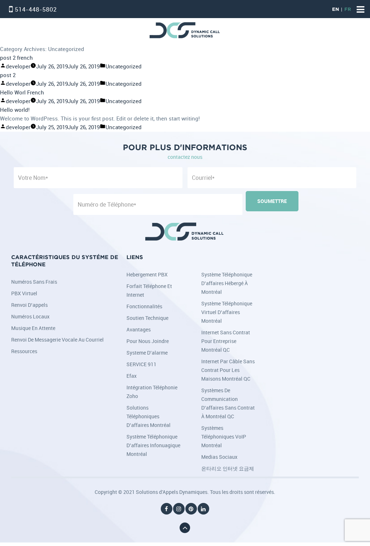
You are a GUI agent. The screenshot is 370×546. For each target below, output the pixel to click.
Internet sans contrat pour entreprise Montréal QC (225, 341)
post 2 (8, 75)
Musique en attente (33, 328)
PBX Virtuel (24, 293)
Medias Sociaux (219, 456)
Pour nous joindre (147, 341)
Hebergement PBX (147, 274)
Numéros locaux (30, 316)
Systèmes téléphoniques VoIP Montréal (223, 436)
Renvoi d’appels (29, 304)
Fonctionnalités (144, 306)
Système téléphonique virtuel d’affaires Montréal (226, 312)
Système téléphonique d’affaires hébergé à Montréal (226, 283)
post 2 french (16, 57)
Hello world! (15, 109)
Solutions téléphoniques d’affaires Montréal (148, 416)
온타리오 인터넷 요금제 (227, 468)
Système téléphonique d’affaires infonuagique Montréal (153, 445)
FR (347, 10)
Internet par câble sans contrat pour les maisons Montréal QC (228, 370)
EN (335, 10)
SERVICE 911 (141, 364)
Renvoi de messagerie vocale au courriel (57, 339)
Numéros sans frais (34, 281)
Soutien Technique (147, 317)
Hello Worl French (22, 92)
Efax (131, 375)
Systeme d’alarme (147, 352)
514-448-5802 (36, 9)
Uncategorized (124, 66)
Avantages (138, 329)
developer (18, 66)
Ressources (24, 351)
